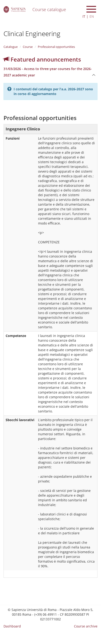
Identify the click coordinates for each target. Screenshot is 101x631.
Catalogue (11, 47)
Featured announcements (45, 59)
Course (28, 47)
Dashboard (12, 626)
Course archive (85, 626)
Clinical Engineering (32, 33)
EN (91, 16)
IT (83, 16)
